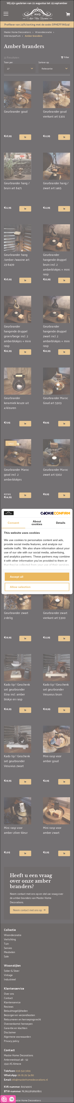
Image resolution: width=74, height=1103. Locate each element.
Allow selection (20, 586)
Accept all (16, 576)
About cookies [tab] (37, 523)
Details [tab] (60, 522)
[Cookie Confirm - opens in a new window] (55, 513)
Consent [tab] (13, 522)
